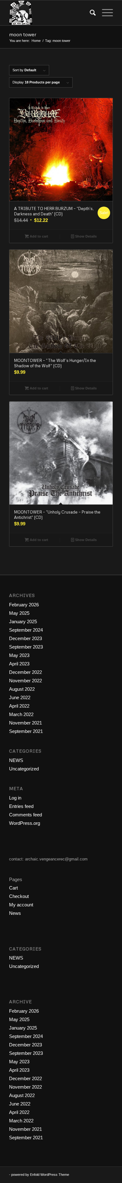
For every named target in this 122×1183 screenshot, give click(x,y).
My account (21, 904)
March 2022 (21, 714)
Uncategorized (24, 768)
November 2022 (25, 680)
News (15, 913)
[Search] (90, 12)
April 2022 (19, 706)
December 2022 (25, 672)
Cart (13, 887)
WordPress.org (24, 823)
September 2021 (26, 731)
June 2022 (19, 697)
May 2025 (19, 613)
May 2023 (19, 655)
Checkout (19, 896)
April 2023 (19, 663)
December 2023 (25, 638)
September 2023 (26, 646)
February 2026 (24, 604)
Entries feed (21, 806)
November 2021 (25, 722)
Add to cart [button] (38, 236)
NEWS (16, 760)
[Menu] (104, 12)
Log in (15, 797)
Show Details (85, 236)
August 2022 (22, 689)
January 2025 (23, 621)
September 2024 (26, 630)
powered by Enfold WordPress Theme (40, 1174)
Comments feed (25, 814)
